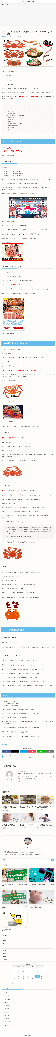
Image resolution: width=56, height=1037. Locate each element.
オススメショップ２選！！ (13, 109)
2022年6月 (6, 1012)
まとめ (8, 129)
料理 (5, 953)
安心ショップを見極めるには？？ (15, 123)
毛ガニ (10, 121)
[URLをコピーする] (49, 751)
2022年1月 (6, 1018)
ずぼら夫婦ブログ (28, 1)
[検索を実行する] (52, 860)
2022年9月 (6, 1002)
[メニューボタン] (1, 1)
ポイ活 (5, 946)
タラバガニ (11, 119)
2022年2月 (6, 1015)
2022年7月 (6, 1009)
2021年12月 (7, 1022)
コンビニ (6, 943)
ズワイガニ (11, 117)
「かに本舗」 (12, 111)
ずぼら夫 (9, 779)
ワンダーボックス (8, 950)
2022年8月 (6, 1005)
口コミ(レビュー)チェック (14, 127)
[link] (19, 781)
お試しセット (7, 940)
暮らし (5, 36)
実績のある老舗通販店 (14, 125)
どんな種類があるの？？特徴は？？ (15, 115)
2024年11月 (7, 992)
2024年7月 (6, 996)
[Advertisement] (28, 15)
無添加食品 (7, 959)
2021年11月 (7, 1025)
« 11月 (13, 983)
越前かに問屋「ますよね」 (15, 113)
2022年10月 (7, 999)
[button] (6, 751)
